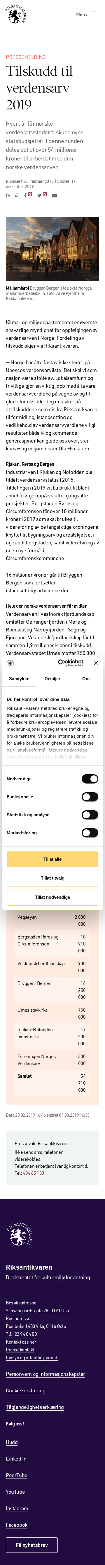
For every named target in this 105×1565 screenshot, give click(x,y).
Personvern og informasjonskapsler (45, 1373)
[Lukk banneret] (96, 663)
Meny (82, 14)
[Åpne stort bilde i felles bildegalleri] (52, 249)
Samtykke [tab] (19, 678)
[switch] (90, 797)
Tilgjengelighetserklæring (35, 1406)
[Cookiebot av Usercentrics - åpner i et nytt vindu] (61, 663)
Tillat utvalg (52, 878)
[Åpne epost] (54, 195)
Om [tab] (86, 678)
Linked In (16, 1458)
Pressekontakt (20, 1349)
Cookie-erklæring (26, 1390)
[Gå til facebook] (28, 195)
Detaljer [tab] (53, 678)
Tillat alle (52, 859)
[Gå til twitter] (42, 195)
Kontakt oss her (21, 1342)
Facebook (16, 1524)
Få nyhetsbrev (32, 1544)
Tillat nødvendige (52, 897)
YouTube (15, 1491)
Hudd (12, 1441)
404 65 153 (33, 1173)
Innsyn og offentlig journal (32, 1357)
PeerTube (16, 1475)
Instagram (17, 1508)
